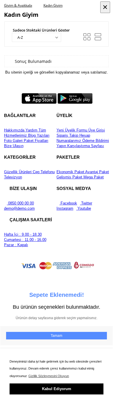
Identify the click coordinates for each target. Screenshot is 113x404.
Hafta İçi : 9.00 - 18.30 (23, 234)
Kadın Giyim (53, 5)
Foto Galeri (13, 140)
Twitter (86, 203)
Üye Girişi (96, 130)
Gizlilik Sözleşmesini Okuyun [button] (48, 376)
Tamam (56, 336)
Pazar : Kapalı (16, 245)
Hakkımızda (14, 130)
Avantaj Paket (96, 172)
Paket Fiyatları (35, 140)
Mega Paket (93, 177)
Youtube (83, 208)
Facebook (68, 203)
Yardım (30, 130)
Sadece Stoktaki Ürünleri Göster (41, 30)
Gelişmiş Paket (69, 177)
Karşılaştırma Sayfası (85, 146)
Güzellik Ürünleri (18, 172)
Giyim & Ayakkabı (18, 5)
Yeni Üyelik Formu (72, 130)
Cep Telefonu (43, 172)
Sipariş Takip (67, 135)
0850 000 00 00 (20, 203)
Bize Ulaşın (13, 146)
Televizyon (13, 177)
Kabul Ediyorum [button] (56, 389)
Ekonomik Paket (70, 172)
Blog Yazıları (38, 135)
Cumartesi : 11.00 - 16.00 (25, 239)
